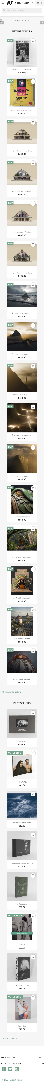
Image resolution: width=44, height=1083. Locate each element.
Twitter (10, 1069)
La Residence (22, 904)
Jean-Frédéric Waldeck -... (22, 516)
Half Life (22, 741)
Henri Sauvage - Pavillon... (22, 151)
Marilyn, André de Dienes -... (22, 110)
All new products (12, 692)
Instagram (17, 1069)
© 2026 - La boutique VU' (12, 1079)
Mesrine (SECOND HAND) (22, 69)
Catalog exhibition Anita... (22, 822)
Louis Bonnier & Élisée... (22, 639)
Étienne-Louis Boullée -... (22, 313)
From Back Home (22, 985)
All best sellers (10, 1038)
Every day (22, 1026)
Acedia (22, 944)
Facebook (4, 1069)
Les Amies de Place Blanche (22, 863)
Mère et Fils (22, 782)
